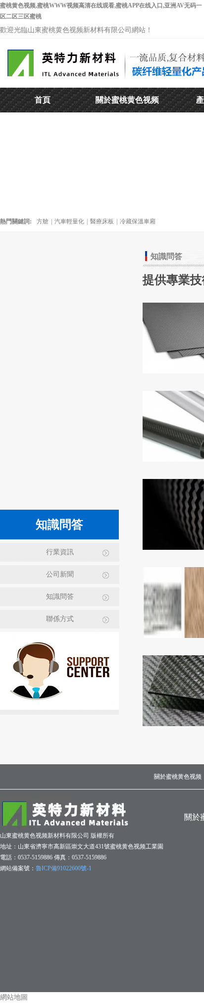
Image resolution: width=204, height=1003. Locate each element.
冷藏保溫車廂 (137, 221)
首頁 (43, 100)
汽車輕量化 (69, 221)
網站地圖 (14, 997)
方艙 (43, 221)
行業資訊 (60, 552)
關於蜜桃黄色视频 (127, 100)
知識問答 (60, 596)
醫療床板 (102, 221)
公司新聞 (60, 574)
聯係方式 (60, 619)
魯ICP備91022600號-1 (64, 868)
